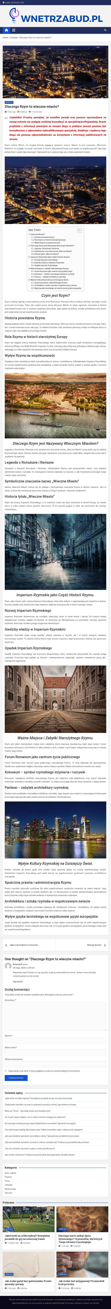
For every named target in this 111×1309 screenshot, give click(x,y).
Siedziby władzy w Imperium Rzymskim (49, 263)
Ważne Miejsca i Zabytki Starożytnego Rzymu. (49, 268)
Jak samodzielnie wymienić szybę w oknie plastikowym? (30, 1148)
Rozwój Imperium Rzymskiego (46, 260)
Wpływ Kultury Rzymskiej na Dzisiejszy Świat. (49, 280)
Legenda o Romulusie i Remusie (46, 249)
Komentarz (10, 1000)
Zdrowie (8, 1193)
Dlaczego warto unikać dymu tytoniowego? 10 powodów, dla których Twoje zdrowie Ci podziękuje (80, 1239)
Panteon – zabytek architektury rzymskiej (50, 277)
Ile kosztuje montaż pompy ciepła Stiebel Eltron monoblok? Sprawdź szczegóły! (40, 1123)
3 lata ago (11, 112)
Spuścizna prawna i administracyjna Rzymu (50, 283)
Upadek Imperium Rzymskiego (45, 265)
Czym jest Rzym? (37, 234)
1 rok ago (65, 1246)
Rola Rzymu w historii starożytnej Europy (49, 240)
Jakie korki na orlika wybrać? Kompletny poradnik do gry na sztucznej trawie (38, 1098)
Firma (7, 1181)
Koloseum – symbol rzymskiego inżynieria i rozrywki (54, 274)
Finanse (8, 1177)
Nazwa (8, 1036)
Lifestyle (9, 102)
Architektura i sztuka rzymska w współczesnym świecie (55, 285)
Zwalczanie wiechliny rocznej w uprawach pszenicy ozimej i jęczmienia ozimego (40, 1104)
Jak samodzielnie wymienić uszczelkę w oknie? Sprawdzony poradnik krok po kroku (42, 1136)
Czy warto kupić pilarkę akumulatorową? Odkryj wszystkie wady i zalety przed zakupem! (44, 1129)
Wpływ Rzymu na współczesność (47, 243)
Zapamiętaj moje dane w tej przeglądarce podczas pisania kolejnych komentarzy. (44, 1071)
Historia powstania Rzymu (44, 237)
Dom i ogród (10, 1173)
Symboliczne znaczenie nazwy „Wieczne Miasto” (53, 251)
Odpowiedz (18, 981)
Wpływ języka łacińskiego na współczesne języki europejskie (57, 288)
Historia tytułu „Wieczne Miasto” (46, 254)
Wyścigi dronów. (94, 945)
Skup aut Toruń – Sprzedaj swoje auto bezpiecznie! (27, 1111)
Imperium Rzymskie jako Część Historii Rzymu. (50, 257)
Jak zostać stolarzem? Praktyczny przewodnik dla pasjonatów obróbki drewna (40, 1155)
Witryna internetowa (13, 1059)
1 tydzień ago (13, 1243)
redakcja (23, 112)
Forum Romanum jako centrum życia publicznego (53, 271)
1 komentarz (36, 112)
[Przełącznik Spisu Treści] (78, 230)
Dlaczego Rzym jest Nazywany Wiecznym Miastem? (52, 246)
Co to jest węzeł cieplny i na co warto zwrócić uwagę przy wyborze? (35, 1117)
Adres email (11, 1047)
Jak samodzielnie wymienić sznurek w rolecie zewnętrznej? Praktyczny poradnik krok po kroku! (47, 1142)
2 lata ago (11, 1288)
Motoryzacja (10, 1189)
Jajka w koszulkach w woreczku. (23, 945)
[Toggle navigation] (13, 30)
